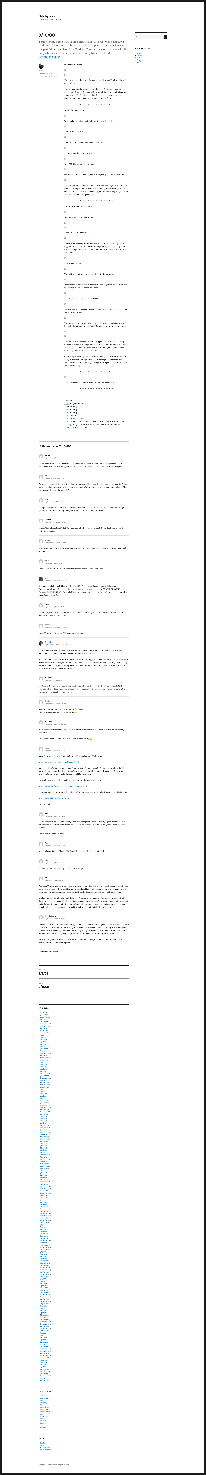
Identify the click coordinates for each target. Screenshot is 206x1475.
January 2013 (44, 1022)
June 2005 (43, 1227)
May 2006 (43, 1202)
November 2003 (45, 1270)
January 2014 (44, 1015)
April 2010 (43, 1096)
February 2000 (45, 1371)
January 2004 (44, 1265)
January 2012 (44, 1049)
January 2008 (44, 1157)
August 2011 (44, 1060)
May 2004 (43, 1256)
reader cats (44, 1416)
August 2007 (44, 1168)
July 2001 (43, 1333)
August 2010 (44, 1087)
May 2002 (43, 1310)
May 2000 (43, 1365)
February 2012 (45, 1046)
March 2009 (44, 1125)
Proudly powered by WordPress (58, 1465)
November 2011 (45, 1053)
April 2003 (43, 1286)
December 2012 (45, 1024)
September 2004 (46, 1247)
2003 (66, 415)
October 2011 (44, 1055)
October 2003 (44, 1272)
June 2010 (43, 1092)
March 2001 (44, 1342)
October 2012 (44, 1028)
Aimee (47, 540)
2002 (66, 418)
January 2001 (44, 1347)
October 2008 (44, 1137)
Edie (46, 860)
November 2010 (45, 1080)
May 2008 (43, 1148)
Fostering (43, 1403)
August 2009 (44, 1114)
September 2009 (46, 1112)
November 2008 (45, 1134)
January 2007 (44, 1184)
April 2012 (43, 1042)
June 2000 (43, 1362)
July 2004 (43, 1252)
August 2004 (44, 1249)
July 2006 (43, 1198)
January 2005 (44, 1238)
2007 (66, 403)
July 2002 (43, 1306)
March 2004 (44, 1261)
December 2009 (45, 1105)
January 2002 (44, 1319)
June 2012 (43, 1037)
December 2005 (45, 1213)
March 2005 (44, 1234)
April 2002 (43, 1313)
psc (41, 1414)
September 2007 (46, 1166)
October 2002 (44, 1299)
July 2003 (43, 1279)
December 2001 (45, 1322)
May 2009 (43, 1121)
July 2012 (43, 1035)
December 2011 (45, 1051)
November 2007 (45, 1161)
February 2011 (45, 1073)
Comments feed (45, 1447)
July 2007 (43, 1171)
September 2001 (45, 1328)
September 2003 (45, 1274)
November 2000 (45, 1351)
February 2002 (45, 1317)
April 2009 (44, 1123)
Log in (42, 1443)
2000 (66, 427)
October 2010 (44, 1082)
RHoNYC (43, 1421)
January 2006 (44, 1211)
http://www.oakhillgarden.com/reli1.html (56, 798)
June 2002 (43, 1308)
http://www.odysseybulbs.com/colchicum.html (59, 762)
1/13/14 (139, 55)
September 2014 (45, 1013)
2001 (66, 421)
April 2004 (43, 1259)
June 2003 (43, 1281)
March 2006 (44, 1207)
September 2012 (45, 1031)
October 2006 (45, 1191)
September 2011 (45, 1058)
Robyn (41, 70)
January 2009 (44, 1130)
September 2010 (45, 1085)
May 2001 (43, 1338)
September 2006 (46, 1193)
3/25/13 (139, 62)
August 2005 (44, 1222)
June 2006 (43, 1200)
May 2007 (43, 1175)
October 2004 (44, 1245)
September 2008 (46, 1139)
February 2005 (45, 1236)
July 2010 (43, 1089)
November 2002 (45, 1297)
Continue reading (49, 56)
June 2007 (43, 1173)
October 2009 (45, 1110)
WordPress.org (45, 1450)
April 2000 (43, 1367)
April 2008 (43, 1150)
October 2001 (44, 1326)
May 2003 (43, 1283)
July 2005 (43, 1225)
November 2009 (45, 1107)
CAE (41, 1396)
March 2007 (44, 1180)
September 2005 (46, 1220)
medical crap (44, 1407)
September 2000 (46, 1356)
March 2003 (44, 1288)
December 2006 (45, 1186)
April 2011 (43, 1069)
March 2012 (44, 1044)
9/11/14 (139, 53)
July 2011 (43, 1062)
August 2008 (44, 1141)
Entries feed (44, 1445)
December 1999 (45, 1376)
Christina (49, 642)
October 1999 (45, 1380)
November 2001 (45, 1324)
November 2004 (45, 1243)
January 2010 (44, 1103)
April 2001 (43, 1340)
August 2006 (44, 1195)
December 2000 (45, 1349)
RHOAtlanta (44, 1418)
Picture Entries (45, 1412)
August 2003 (44, 1277)
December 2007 (45, 1159)
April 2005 (43, 1231)
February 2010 (45, 1101)
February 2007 (45, 1182)
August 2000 (44, 1358)
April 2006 (44, 1204)
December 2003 (45, 1268)
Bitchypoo (47, 16)
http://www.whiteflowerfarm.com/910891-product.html (63, 786)
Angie (47, 625)
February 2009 (45, 1128)
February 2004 (45, 1263)
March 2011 (44, 1071)
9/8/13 (139, 60)
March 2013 (44, 1019)
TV (41, 1425)
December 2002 (45, 1295)
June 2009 (43, 1119)
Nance (47, 560)
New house (44, 1409)
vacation (43, 1427)
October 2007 (44, 1164)
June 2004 (43, 1254)
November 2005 (45, 1216)
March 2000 (44, 1369)
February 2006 (45, 1209)
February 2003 (45, 1290)
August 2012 (44, 1033)
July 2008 (43, 1143)
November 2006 (45, 1189)
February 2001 (45, 1344)
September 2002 (46, 1301)
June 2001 (43, 1335)
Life (50, 76)
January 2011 (44, 1076)
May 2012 (43, 1040)
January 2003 (44, 1292)
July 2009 (43, 1116)
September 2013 (45, 1017)
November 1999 (45, 1378)
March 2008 (44, 1152)
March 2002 (44, 1315)
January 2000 (44, 1374)
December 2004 (45, 1240)
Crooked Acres (44, 76)
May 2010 (43, 1094)
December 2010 (45, 1078)
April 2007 (43, 1177)
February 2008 (45, 1155)
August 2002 (44, 1304)
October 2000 (44, 1353)
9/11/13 (139, 58)
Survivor (43, 1423)
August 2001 (44, 1331)
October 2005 (44, 1218)
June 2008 (43, 1146)
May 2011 (43, 1067)
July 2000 (43, 1360)
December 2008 (45, 1132)
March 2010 (44, 1098)
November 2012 (45, 1026)
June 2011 (43, 1064)
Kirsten (48, 701)
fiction (42, 1400)
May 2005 (43, 1229)
